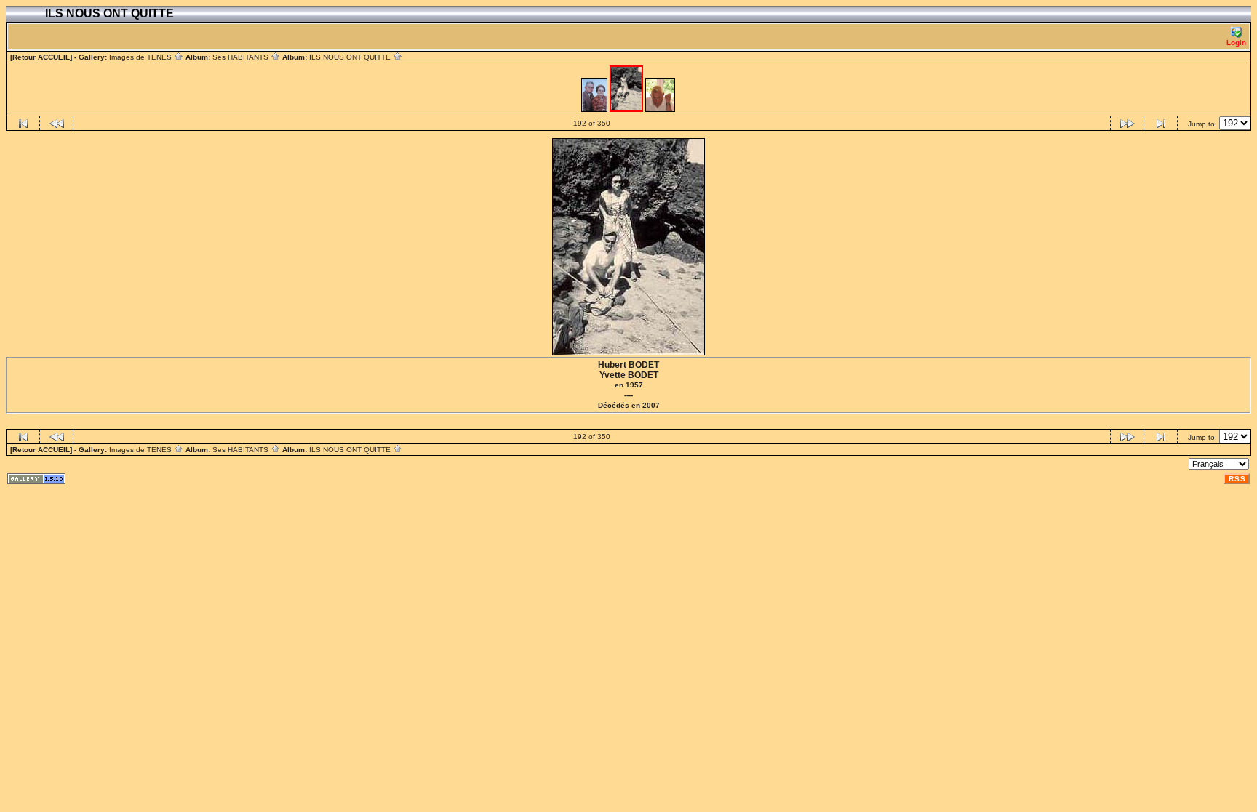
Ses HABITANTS (241, 57)
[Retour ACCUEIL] (41, 57)
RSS (1237, 479)
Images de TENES (141, 57)
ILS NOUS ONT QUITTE (351, 57)
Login (1236, 43)
